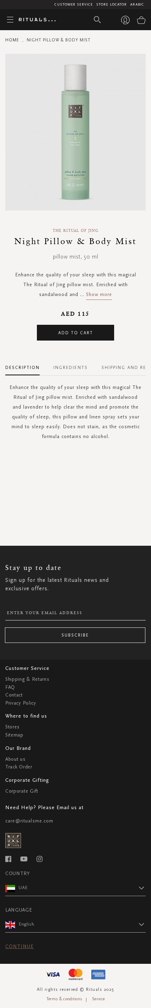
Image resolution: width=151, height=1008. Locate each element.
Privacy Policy (20, 703)
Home (12, 40)
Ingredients (70, 367)
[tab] (26, 365)
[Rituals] (34, 20)
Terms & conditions (64, 998)
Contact (14, 695)
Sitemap (14, 735)
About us (15, 759)
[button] (82, 887)
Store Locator (111, 4)
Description (22, 367)
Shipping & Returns (27, 679)
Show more (99, 294)
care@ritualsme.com (29, 821)
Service (98, 998)
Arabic (137, 4)
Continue (19, 946)
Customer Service (73, 4)
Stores (12, 727)
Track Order (18, 767)
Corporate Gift (21, 791)
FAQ (10, 687)
